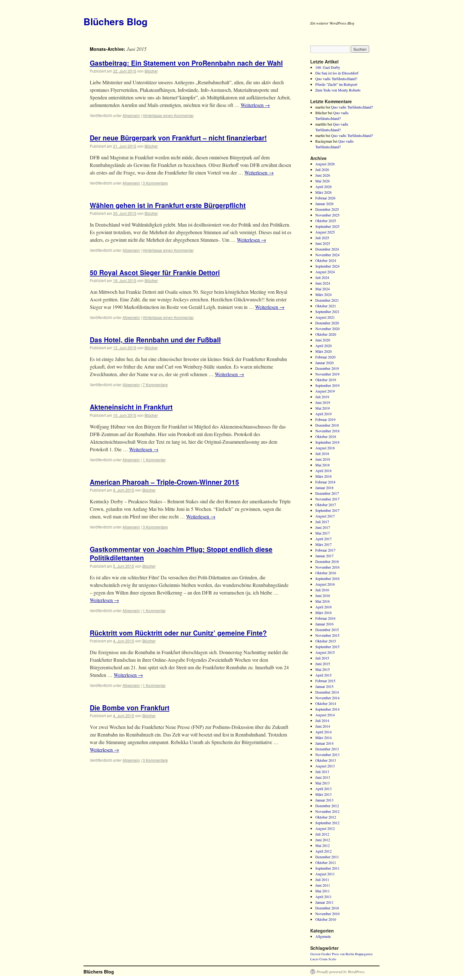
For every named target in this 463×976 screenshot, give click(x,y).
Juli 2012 (322, 834)
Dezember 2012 (327, 805)
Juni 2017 (322, 527)
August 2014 (325, 714)
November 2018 (327, 430)
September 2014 (327, 709)
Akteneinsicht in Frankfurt (131, 406)
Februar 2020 (325, 356)
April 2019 (323, 413)
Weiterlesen (255, 105)
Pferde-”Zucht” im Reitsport (336, 84)
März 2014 (323, 737)
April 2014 (323, 731)
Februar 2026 (325, 197)
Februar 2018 (325, 481)
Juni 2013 (322, 777)
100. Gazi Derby (327, 67)
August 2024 (325, 271)
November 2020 (327, 328)
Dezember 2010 (327, 907)
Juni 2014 (322, 726)
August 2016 (325, 584)
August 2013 (325, 765)
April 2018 (323, 470)
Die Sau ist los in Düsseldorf (336, 72)
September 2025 (327, 226)
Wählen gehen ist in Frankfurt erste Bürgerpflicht (168, 205)
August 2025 (325, 231)
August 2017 (325, 515)
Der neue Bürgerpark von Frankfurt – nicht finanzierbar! (178, 137)
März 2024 (323, 294)
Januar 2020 (324, 362)
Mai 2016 (322, 601)
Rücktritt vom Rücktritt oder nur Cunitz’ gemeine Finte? (178, 632)
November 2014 (327, 697)
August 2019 (325, 390)
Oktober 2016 (325, 572)
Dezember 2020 (327, 322)
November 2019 (327, 373)
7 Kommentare (155, 384)
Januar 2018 (324, 487)
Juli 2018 (322, 453)
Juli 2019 (322, 396)
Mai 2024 (322, 288)
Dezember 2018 (327, 425)
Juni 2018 (322, 459)
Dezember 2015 (327, 629)
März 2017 (323, 544)
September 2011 (327, 868)
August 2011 (325, 873)
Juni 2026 (322, 175)
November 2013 (327, 754)
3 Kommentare (155, 183)
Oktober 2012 (325, 816)
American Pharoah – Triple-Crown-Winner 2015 (164, 482)
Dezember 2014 (327, 692)
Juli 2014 (322, 720)
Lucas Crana (319, 959)
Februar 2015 (325, 680)
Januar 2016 (324, 623)
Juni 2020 (322, 339)
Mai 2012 (322, 845)
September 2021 (327, 311)
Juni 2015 (322, 663)
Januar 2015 (324, 686)
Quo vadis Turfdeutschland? (336, 78)
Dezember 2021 (327, 300)
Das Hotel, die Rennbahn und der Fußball (155, 339)
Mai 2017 (322, 532)
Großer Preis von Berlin (337, 954)
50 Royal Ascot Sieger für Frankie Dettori (155, 272)
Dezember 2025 (327, 209)
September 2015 (327, 646)
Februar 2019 (325, 419)
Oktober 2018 (325, 436)
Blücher (151, 71)
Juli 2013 (322, 771)
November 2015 (327, 635)
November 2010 (327, 913)
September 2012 (327, 822)
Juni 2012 (322, 839)
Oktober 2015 (325, 640)
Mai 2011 (322, 890)
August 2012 (325, 828)
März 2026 (323, 192)
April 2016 (323, 606)
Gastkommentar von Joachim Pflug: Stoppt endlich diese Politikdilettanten (181, 553)
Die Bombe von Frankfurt (129, 707)
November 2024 (327, 254)
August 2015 (325, 652)
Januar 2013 (324, 799)
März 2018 (323, 476)
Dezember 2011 (327, 856)
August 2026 (325, 163)
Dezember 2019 (327, 368)
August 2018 (325, 447)
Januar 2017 (324, 555)
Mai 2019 (322, 408)
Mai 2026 (322, 180)
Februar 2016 (325, 618)
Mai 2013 (322, 782)
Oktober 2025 (325, 220)
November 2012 (327, 811)
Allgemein (131, 115)
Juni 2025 (322, 243)
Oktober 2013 (325, 760)
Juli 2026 (322, 169)
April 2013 (323, 788)
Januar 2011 (324, 902)
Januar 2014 (324, 743)
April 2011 (323, 896)
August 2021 (325, 317)
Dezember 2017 (327, 493)
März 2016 (323, 612)
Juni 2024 (322, 283)
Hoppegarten (363, 954)
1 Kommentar (154, 459)
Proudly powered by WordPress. (341, 971)
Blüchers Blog (115, 21)
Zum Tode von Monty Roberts (338, 89)
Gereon (315, 954)
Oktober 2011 (325, 862)
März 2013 (323, 794)
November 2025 (327, 214)
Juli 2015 (322, 657)
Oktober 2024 (325, 260)
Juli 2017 (322, 521)
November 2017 (327, 498)
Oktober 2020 (325, 334)
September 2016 (327, 578)
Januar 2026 (324, 203)
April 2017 (323, 538)
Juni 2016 (322, 595)
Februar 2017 (325, 550)
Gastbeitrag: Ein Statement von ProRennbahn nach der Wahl (186, 63)
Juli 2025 (322, 237)
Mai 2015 (322, 669)
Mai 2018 (322, 464)
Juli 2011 (322, 879)
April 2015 (323, 674)
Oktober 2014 (325, 703)
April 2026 (323, 186)
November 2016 (327, 567)
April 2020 (323, 345)
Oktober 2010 (325, 919)
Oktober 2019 (325, 379)
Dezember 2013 (327, 748)
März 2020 (323, 351)
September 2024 (327, 266)
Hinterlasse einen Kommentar (168, 115)
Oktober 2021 (325, 305)
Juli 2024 (322, 277)
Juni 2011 (322, 885)
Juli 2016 (322, 589)
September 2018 (327, 442)
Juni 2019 (322, 402)
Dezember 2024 (327, 248)
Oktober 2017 (325, 504)
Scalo (332, 959)
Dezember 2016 (327, 561)
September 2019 (327, 385)
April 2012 (323, 851)
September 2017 (327, 510)
